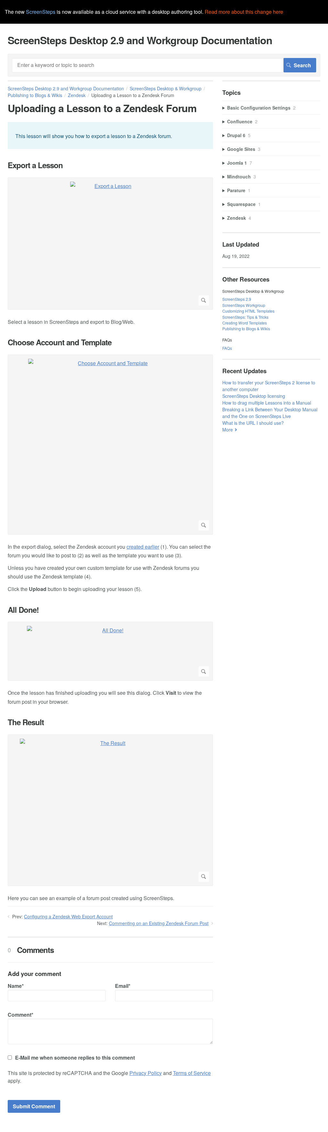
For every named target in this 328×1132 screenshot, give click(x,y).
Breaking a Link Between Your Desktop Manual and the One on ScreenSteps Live (269, 412)
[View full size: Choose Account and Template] (110, 444)
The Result (26, 722)
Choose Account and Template (59, 342)
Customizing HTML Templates (248, 311)
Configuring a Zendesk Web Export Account (68, 916)
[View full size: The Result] (110, 810)
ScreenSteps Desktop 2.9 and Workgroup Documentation (66, 88)
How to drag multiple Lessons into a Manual (266, 402)
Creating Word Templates (244, 322)
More (227, 429)
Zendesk (77, 95)
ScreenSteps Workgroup (243, 305)
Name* (16, 985)
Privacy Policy (145, 1073)
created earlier (143, 546)
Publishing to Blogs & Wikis (35, 95)
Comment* (20, 1014)
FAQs (227, 348)
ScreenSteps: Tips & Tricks (245, 317)
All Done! (23, 609)
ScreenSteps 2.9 (236, 299)
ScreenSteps (40, 11)
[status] (110, 135)
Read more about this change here (244, 11)
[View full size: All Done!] (110, 651)
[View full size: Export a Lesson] (110, 244)
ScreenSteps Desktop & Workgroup (165, 88)
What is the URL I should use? (253, 423)
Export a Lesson (35, 165)
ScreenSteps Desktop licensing (253, 396)
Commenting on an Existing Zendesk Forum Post (159, 923)
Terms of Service (192, 1073)
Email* (122, 985)
